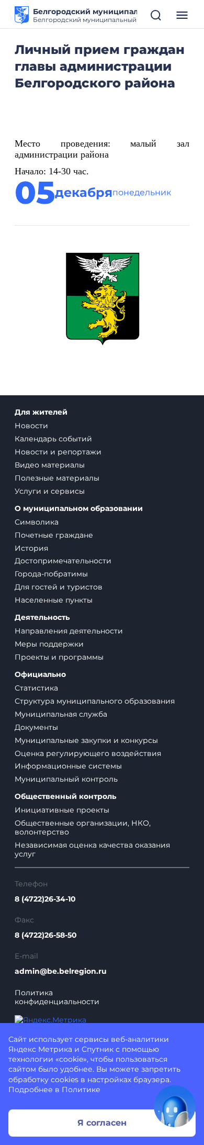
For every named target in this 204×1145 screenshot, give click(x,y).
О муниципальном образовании (79, 508)
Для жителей (41, 412)
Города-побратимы (51, 574)
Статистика (36, 688)
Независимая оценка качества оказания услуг (92, 849)
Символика (37, 522)
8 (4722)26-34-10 (45, 899)
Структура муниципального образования (95, 701)
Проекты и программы (59, 657)
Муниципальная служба (61, 714)
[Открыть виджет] (175, 1106)
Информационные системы (68, 766)
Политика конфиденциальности (57, 997)
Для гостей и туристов (59, 587)
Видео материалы (50, 465)
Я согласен (102, 1123)
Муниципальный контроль (66, 779)
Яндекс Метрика (40, 1049)
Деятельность (42, 617)
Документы (36, 727)
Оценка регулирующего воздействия (88, 753)
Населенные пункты (54, 600)
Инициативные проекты (62, 810)
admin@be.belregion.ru (61, 971)
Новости (31, 425)
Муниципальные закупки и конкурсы (86, 740)
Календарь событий (53, 438)
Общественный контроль (65, 796)
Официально (40, 674)
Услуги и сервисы (50, 491)
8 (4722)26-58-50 (46, 935)
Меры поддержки (49, 644)
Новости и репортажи (58, 452)
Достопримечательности (63, 560)
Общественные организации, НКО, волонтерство (83, 827)
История (31, 548)
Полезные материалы (57, 478)
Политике (81, 1089)
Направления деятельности (69, 631)
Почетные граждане (54, 535)
